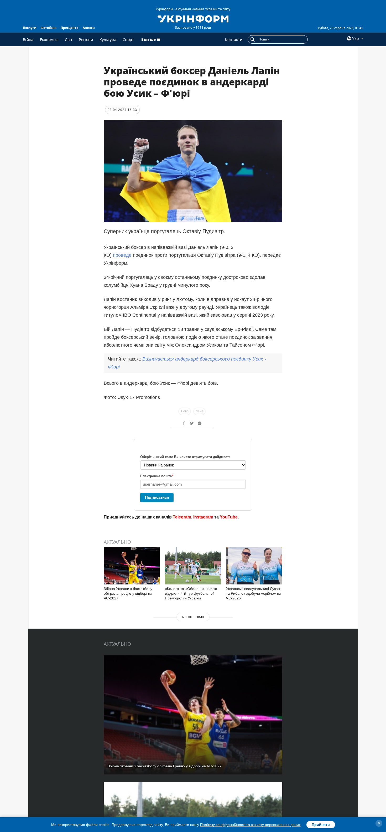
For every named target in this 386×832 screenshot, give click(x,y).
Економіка (49, 39)
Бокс (184, 411)
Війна (28, 39)
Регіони (86, 39)
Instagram (203, 517)
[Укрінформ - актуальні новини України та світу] (193, 18)
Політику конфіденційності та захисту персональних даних (250, 825)
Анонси (89, 27)
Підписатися (157, 497)
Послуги (29, 27)
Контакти (233, 39)
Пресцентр (70, 27)
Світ (68, 39)
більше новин (193, 617)
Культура (108, 39)
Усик (199, 411)
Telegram (182, 517)
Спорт (128, 39)
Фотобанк (48, 27)
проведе (122, 255)
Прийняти (321, 825)
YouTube (229, 517)
